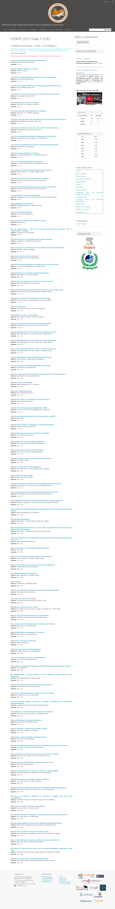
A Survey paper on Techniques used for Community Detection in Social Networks (38, 247)
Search (108, 30)
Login (112, 1)
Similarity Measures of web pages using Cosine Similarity (31, 779)
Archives (51, 29)
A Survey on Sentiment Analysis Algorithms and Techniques (32, 365)
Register (106, 1)
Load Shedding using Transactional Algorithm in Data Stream (32, 357)
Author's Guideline (47, 877)
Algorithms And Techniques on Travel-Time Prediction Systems (33, 281)
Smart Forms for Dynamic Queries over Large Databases (31, 615)
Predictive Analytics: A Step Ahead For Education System (31, 548)
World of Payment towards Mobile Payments (27, 720)
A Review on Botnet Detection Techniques (25, 102)
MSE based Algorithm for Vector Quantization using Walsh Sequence (34, 332)
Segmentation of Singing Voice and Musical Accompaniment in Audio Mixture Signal (39, 787)
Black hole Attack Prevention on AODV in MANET (28, 450)
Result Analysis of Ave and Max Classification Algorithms (31, 273)
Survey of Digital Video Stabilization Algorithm (28, 161)
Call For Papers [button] (23, 29)
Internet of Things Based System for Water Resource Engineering (34, 565)
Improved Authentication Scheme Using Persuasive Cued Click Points (35, 187)
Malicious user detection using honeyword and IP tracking (31, 298)
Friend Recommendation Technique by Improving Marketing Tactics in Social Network (40, 814)
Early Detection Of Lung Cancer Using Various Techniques (31, 433)
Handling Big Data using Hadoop (23, 204)
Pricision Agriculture (19, 306)
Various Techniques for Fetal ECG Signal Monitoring (29, 657)
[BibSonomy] (85, 901)
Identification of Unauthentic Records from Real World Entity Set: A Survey (36, 94)
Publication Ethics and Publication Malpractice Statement (90, 193)
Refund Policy (81, 204)
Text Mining (17, 582)
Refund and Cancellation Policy (64, 880)
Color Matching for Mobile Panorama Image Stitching (30, 728)
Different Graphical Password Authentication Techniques (31, 178)
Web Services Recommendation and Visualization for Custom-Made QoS (36, 264)
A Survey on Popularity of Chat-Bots (24, 641)
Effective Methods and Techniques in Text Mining (28, 632)
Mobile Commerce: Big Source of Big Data (25, 69)
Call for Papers (83, 58)
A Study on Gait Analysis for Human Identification (28, 441)
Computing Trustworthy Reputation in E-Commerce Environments (34, 624)
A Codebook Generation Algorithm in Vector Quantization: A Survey (34, 349)
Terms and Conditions (65, 883)
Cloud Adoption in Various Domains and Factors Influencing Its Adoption (36, 754)
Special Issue (43, 29)
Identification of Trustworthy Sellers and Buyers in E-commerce (33, 712)
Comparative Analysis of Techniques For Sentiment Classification (33, 425)
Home (5, 29)
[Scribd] (86, 894)
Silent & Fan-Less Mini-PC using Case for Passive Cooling (30, 831)
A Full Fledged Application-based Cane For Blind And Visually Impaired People (37, 823)
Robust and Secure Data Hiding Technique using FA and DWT (32, 323)
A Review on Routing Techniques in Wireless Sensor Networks (32, 170)
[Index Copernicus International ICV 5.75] (91, 881)
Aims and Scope (81, 173)
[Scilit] (100, 876)
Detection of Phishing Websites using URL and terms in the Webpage (34, 77)
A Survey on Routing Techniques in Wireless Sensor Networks (32, 556)
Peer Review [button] (59, 29)
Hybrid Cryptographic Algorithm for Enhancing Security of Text (33, 762)
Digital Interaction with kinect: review (25, 607)
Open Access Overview (84, 206)
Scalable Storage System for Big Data (25, 573)
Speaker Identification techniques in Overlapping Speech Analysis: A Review (37, 483)
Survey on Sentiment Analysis (22, 212)
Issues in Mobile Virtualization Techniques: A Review (29, 220)
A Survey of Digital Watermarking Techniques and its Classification (34, 136)
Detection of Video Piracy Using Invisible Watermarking (30, 858)
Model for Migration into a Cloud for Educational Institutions (32, 458)
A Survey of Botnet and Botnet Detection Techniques (29, 111)
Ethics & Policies (81, 190)
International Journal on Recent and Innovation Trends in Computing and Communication (32, 25)
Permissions (80, 212)
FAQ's (60, 876)
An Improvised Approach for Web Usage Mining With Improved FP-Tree (35, 492)
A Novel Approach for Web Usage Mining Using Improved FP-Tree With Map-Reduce (39, 374)
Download (80, 187)
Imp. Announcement (86, 69)
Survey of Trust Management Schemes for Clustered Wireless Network (35, 144)
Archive (79, 184)
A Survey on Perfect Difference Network (26, 256)
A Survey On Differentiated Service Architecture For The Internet (33, 693)
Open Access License (83, 209)
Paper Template (81, 224)
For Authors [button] (33, 29)
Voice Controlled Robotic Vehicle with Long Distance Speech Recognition (36, 590)
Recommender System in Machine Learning (26, 195)
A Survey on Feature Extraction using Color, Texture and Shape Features (35, 128)
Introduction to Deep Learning (22, 475)
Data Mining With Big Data (21, 519)
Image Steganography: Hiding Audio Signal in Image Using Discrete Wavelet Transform (40, 745)
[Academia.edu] (103, 887)
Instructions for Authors (84, 179)
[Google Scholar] (94, 887)
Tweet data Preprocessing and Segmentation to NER (30, 408)
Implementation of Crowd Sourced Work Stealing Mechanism (32, 685)
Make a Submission (82, 42)
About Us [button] (67, 29)
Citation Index (81, 112)
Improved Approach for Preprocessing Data (27, 467)
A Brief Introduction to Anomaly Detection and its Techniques (32, 239)
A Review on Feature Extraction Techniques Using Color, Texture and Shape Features (39, 119)
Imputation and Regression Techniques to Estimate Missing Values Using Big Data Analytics (42, 666)
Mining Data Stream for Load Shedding (25, 315)
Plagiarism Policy (82, 197)
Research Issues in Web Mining (22, 382)
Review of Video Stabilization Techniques (26, 153)
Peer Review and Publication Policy (47, 880)
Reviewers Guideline (47, 878)
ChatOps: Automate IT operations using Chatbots (29, 806)
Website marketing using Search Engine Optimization (29, 60)
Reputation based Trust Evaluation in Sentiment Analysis (31, 399)
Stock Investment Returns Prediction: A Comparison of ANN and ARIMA (35, 771)
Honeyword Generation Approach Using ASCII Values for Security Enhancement (38, 290)
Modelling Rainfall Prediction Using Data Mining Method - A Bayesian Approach (38, 500)
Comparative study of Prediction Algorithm (27, 649)
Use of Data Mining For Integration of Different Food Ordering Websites (36, 840)
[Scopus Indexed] (89, 243)
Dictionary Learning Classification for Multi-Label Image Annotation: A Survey (36, 85)
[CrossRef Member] (98, 894)
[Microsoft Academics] (82, 887)
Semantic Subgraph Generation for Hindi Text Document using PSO (34, 416)
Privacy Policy (63, 878)
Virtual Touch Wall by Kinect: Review (24, 598)
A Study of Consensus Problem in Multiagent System (29, 737)
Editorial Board (13, 29)
